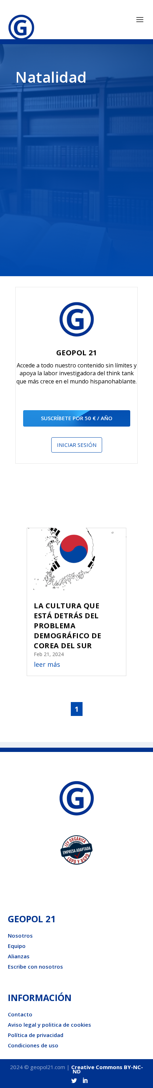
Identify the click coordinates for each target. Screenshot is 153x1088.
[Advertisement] (76, 178)
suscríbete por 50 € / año (76, 418)
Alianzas (19, 956)
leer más (47, 664)
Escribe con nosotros (35, 966)
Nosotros (20, 935)
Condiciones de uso (33, 1045)
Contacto (20, 1014)
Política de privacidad (35, 1034)
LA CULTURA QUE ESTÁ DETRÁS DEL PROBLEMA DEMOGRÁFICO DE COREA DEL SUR (67, 625)
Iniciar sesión (76, 444)
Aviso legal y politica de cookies (49, 1024)
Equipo (17, 945)
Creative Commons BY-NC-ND (107, 1069)
